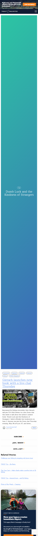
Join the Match (29, 4)
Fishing (5, 376)
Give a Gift (18, 449)
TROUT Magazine (14, 376)
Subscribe (18, 437)
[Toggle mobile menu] (28, 11)
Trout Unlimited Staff (11, 427)
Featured (14, 373)
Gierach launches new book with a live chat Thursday (17, 383)
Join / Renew (18, 443)
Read (34, 428)
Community (6, 373)
